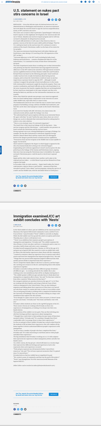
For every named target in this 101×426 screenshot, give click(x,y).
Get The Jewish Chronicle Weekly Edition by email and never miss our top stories (29, 177)
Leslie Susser (18, 19)
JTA (25, 19)
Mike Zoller (18, 224)
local (16, 405)
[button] (99, 2)
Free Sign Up (53, 177)
